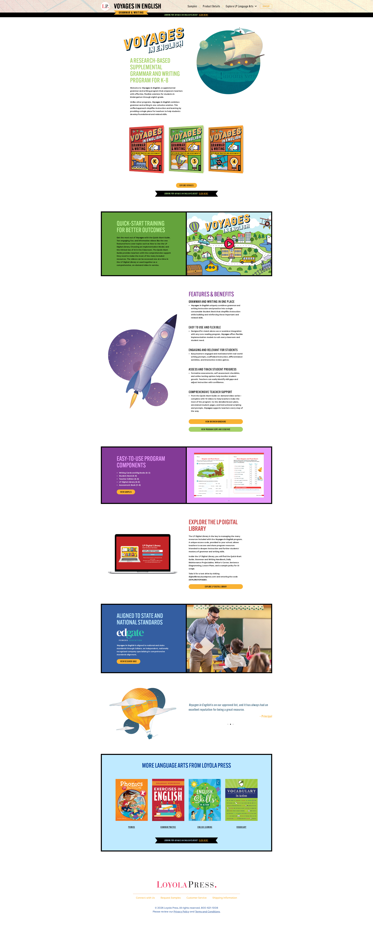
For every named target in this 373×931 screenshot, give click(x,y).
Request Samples (171, 897)
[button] (226, 500)
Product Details (211, 6)
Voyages (137, 6)
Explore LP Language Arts (239, 6)
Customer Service (196, 897)
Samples (192, 6)
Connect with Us (145, 897)
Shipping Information (224, 897)
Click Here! (203, 15)
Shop (266, 6)
